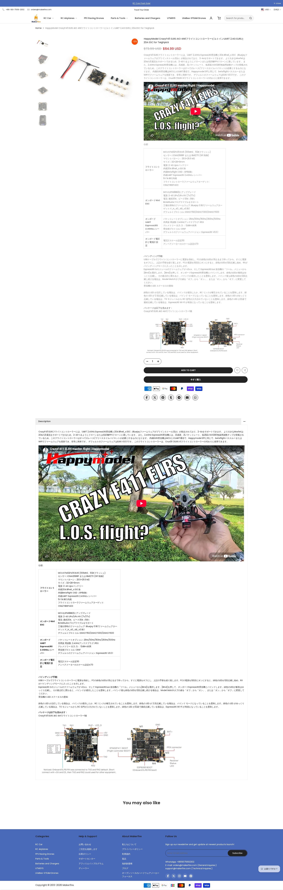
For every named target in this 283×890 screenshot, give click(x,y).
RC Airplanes (67, 18)
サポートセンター (87, 858)
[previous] (57, 81)
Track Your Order (141, 10)
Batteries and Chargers (147, 18)
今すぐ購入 (196, 379)
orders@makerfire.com (41, 9)
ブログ (125, 868)
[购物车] (219, 18)
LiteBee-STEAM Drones (194, 18)
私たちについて (129, 844)
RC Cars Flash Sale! (141, 3)
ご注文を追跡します (88, 849)
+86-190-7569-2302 (15, 9)
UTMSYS (171, 18)
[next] (133, 81)
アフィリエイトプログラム (91, 863)
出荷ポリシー (85, 854)
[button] (237, 370)
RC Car (47, 18)
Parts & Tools (118, 18)
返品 (124, 858)
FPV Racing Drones (94, 18)
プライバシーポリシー (132, 849)
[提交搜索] (250, 18)
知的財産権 (127, 863)
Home (38, 28)
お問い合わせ (85, 844)
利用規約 (126, 854)
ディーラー (84, 868)
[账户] (211, 18)
